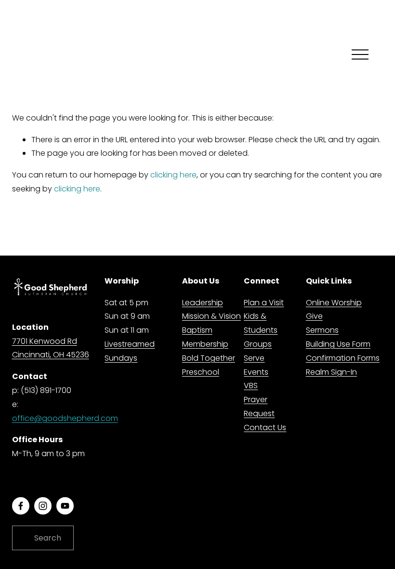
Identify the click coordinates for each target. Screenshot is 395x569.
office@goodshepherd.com (65, 418)
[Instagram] (43, 506)
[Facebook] (20, 506)
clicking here (173, 174)
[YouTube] (65, 506)
